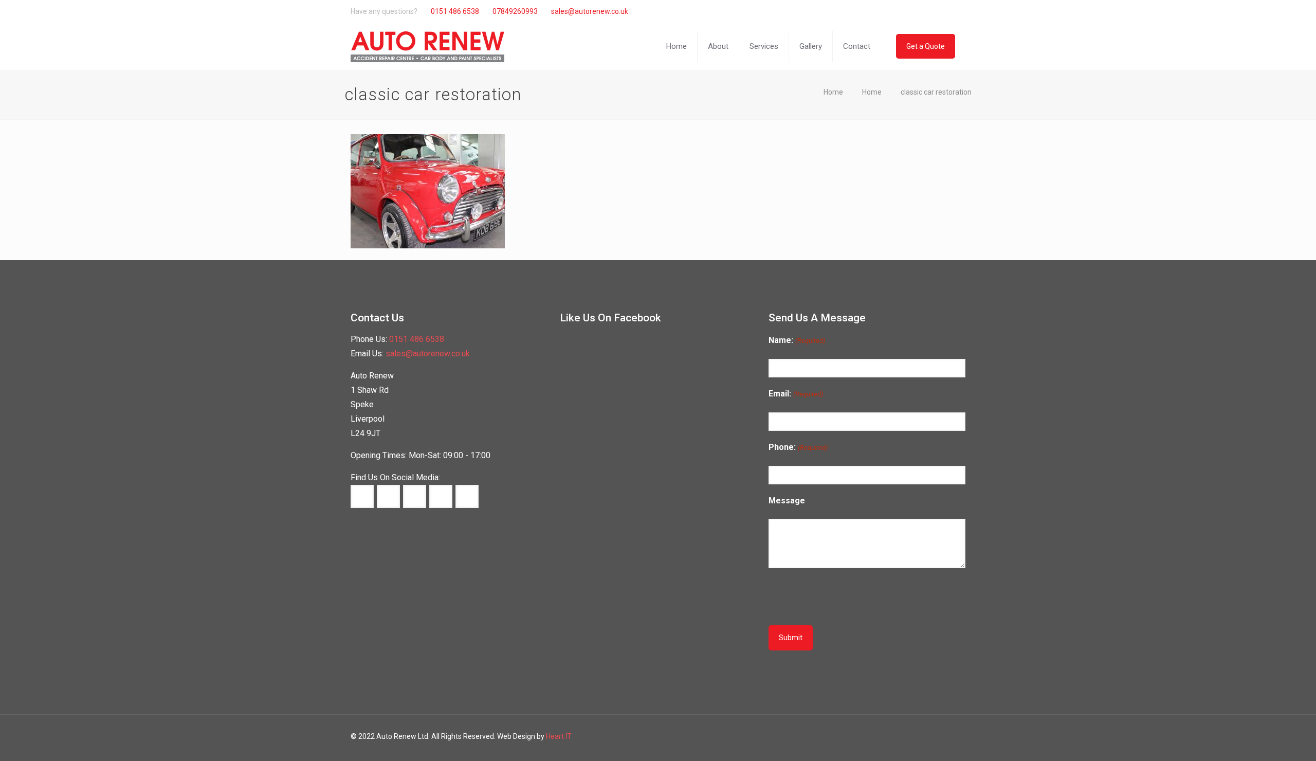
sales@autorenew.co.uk (589, 11)
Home (833, 92)
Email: (795, 393)
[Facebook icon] (908, 11)
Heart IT (559, 736)
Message (787, 500)
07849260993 (515, 11)
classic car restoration (936, 92)
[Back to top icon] (1273, 744)
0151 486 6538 (455, 11)
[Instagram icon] (940, 11)
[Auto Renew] (428, 46)
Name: (797, 340)
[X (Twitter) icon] (919, 11)
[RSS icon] (951, 11)
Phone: (798, 447)
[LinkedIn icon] (930, 11)
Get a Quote (925, 46)
